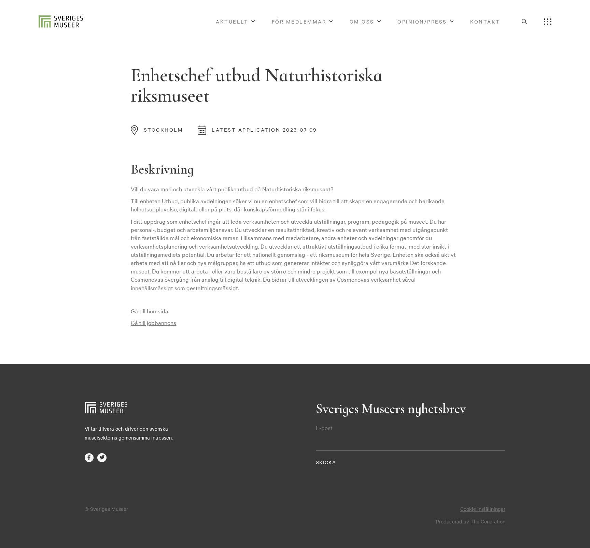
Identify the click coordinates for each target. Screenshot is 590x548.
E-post (324, 427)
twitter (102, 457)
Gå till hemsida (149, 311)
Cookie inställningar (482, 508)
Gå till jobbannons (153, 322)
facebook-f (89, 457)
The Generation (487, 521)
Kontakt (485, 21)
